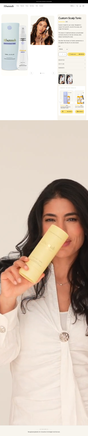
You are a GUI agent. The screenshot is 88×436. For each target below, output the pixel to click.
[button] (77, 6)
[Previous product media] (31, 73)
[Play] (62, 79)
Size (59, 46)
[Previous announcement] (17, 1)
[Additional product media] (42, 45)
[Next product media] (53, 73)
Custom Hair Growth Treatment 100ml (65, 107)
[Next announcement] (70, 1)
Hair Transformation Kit (81, 107)
